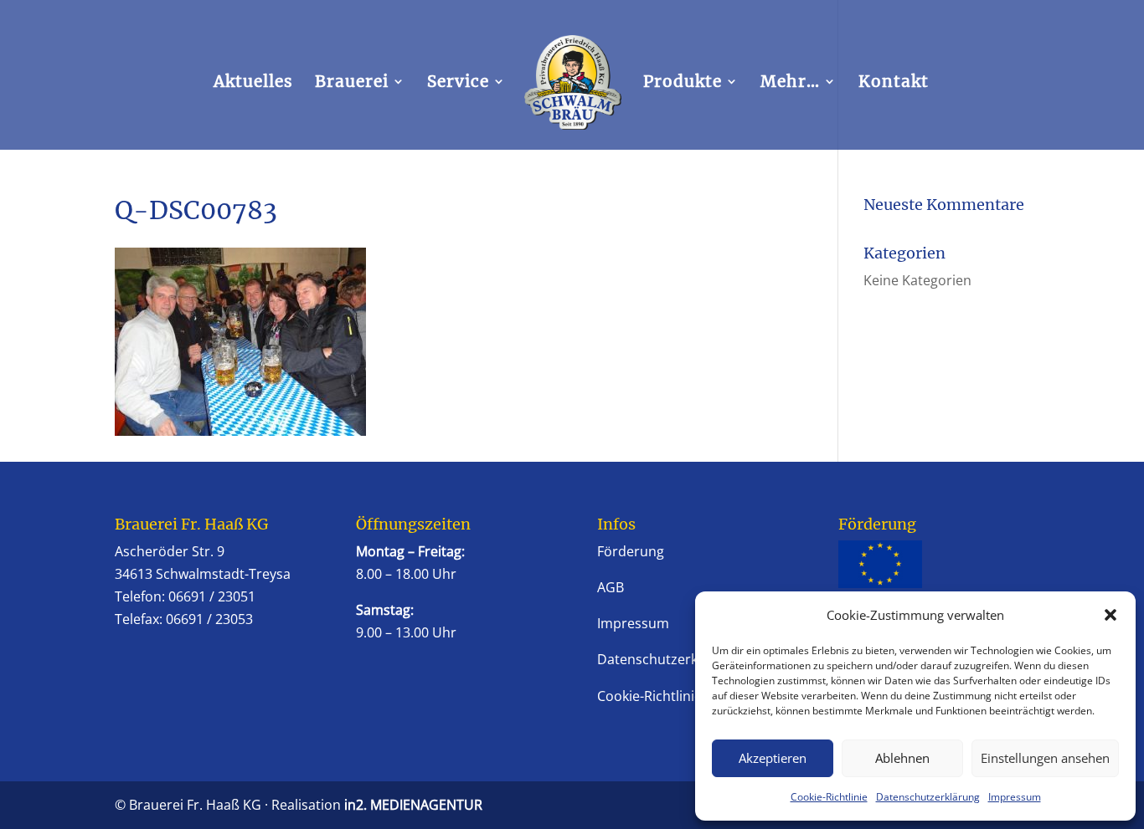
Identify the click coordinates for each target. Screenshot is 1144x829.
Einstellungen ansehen (1045, 758)
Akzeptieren (772, 758)
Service (458, 83)
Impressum (1014, 797)
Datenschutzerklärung (928, 797)
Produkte (682, 83)
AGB (610, 587)
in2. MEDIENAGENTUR (413, 805)
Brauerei (352, 83)
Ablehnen (902, 758)
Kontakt (893, 83)
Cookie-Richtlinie (829, 797)
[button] (1110, 614)
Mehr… (790, 83)
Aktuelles (253, 83)
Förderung (630, 551)
